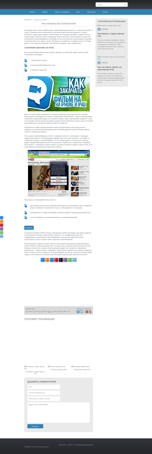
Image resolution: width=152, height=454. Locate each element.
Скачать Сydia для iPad (58, 369)
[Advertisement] (58, 285)
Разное (105, 12)
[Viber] (65, 260)
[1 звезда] (29, 311)
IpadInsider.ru (28, 20)
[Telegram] (75, 260)
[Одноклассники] (47, 260)
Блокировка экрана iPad (82, 369)
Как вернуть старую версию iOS (35, 372)
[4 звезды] (49, 312)
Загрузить (29, 228)
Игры (78, 12)
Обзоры (45, 12)
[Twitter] (81, 312)
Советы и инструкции (62, 12)
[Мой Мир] (52, 260)
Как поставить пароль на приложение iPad (109, 68)
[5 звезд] (51, 312)
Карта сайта (62, 445)
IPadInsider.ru (37, 4)
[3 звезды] (44, 311)
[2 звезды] (37, 311)
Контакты (70, 445)
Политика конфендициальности (83, 445)
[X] (61, 260)
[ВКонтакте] (43, 260)
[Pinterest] (56, 260)
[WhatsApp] (70, 260)
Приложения (91, 12)
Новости (32, 12)
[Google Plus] (90, 312)
